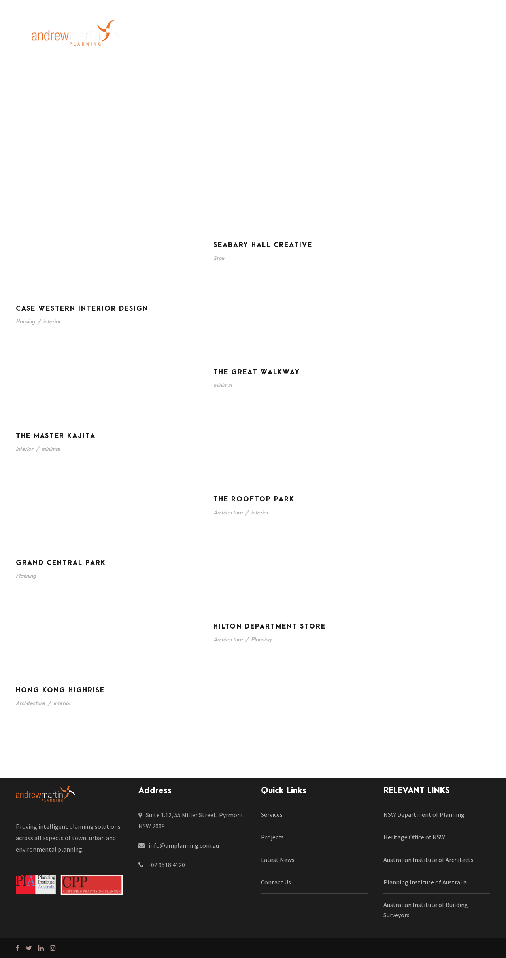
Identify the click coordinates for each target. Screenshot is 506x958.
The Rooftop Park (254, 499)
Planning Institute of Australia (425, 882)
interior (51, 322)
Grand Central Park (61, 563)
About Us (189, 35)
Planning (26, 576)
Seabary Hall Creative (262, 245)
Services (230, 35)
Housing (25, 322)
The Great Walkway (256, 372)
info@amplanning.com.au (184, 845)
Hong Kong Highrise (60, 690)
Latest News (350, 35)
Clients (306, 35)
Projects (269, 35)
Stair (219, 258)
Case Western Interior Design (82, 308)
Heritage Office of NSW (414, 837)
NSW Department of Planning (423, 814)
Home (151, 35)
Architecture (228, 513)
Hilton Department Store (269, 626)
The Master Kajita (56, 436)
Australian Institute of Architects (428, 860)
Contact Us (401, 35)
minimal (222, 385)
